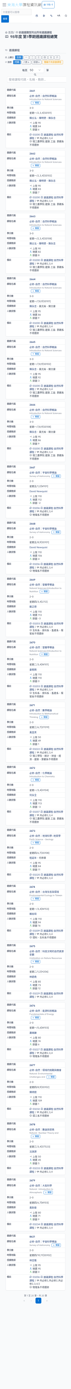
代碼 (17, 62)
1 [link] (38, 1300)
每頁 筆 (35, 70)
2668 (32, 523)
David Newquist (38, 491)
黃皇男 (33, 732)
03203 (36, 623)
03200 (36, 134)
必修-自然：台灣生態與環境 (44, 891)
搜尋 (5, 18)
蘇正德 (33, 606)
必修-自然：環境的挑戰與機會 (45, 1070)
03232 (36, 1108)
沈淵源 (33, 1151)
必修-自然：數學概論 (40, 710)
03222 (36, 749)
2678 (32, 1124)
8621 (32, 1236)
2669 (32, 579)
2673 (32, 830)
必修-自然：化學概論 (40, 773)
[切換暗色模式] (66, 15)
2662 (32, 153)
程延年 (33, 857)
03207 (36, 811)
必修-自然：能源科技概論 (43, 1010)
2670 (32, 642)
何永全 (33, 795)
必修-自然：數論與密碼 (41, 1129)
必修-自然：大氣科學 (40, 1185)
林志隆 (33, 1260)
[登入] (44, 15)
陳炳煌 (33, 1092)
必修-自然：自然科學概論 (43, 95)
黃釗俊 (33, 1207)
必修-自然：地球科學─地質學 (45, 835)
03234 (36, 1224)
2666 (32, 404)
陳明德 (42, 117)
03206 (36, 508)
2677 (32, 1065)
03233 (36, 1168)
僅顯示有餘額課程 (52, 62)
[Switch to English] (51, 15)
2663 (32, 216)
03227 (36, 1049)
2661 (32, 90)
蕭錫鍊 (33, 1032)
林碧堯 (33, 976)
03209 (36, 930)
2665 (32, 341)
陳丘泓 (33, 117)
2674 (32, 886)
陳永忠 (52, 117)
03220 (36, 874)
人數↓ (26, 62)
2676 (32, 1005)
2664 (32, 279)
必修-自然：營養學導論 (41, 584)
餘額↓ (36, 62)
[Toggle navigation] (4, 5)
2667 (32, 467)
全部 (19, 57)
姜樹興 (33, 669)
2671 (32, 705)
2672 (32, 767)
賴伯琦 (33, 913)
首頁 (10, 32)
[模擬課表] (36, 15)
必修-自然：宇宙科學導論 (43, 472)
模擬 (37, 102)
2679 (32, 1180)
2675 (32, 946)
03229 (36, 993)
